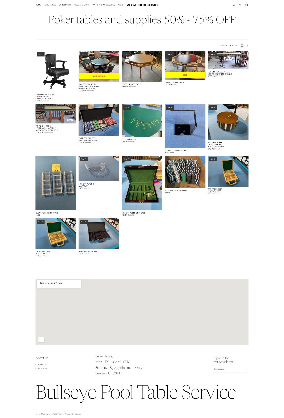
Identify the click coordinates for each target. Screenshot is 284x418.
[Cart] (246, 5)
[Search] (233, 5)
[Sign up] (245, 369)
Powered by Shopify (73, 414)
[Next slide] (114, 66)
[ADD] (71, 87)
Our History (41, 364)
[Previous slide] (83, 66)
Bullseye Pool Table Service (53, 414)
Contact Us (41, 368)
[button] (233, 45)
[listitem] (121, 5)
